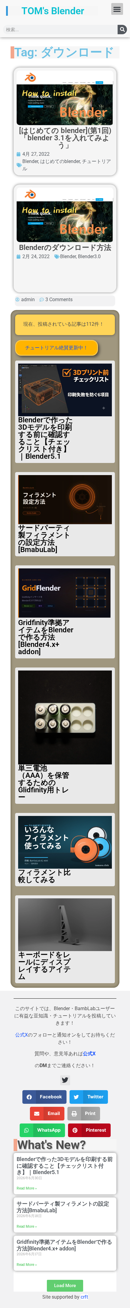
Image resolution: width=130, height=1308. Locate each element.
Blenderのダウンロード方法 (65, 247)
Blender (30, 161)
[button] (117, 9)
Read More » (27, 1188)
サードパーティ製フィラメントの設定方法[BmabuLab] (44, 539)
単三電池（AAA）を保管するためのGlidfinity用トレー (43, 782)
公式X (21, 1035)
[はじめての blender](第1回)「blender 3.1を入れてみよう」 (65, 137)
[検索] (122, 29)
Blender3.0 (89, 256)
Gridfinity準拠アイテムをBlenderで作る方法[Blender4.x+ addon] (45, 637)
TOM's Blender (52, 11)
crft (84, 1297)
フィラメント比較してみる (44, 876)
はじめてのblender (60, 161)
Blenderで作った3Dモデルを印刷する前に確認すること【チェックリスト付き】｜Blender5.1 (45, 438)
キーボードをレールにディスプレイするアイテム (44, 965)
